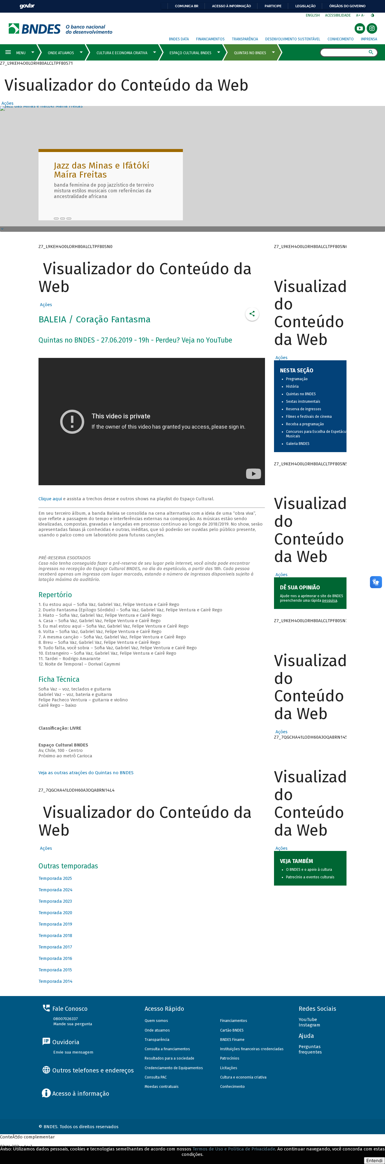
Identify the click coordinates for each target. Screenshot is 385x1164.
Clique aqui (50, 498)
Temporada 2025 (55, 878)
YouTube (308, 1019)
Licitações (228, 1068)
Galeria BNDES (298, 444)
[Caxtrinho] (62, 218)
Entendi (374, 1160)
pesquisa (329, 600)
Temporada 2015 (55, 970)
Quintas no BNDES (301, 394)
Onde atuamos (157, 1030)
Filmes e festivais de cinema (309, 416)
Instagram (309, 1025)
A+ (358, 15)
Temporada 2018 (55, 935)
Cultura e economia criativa (243, 1077)
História (292, 386)
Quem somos (156, 1020)
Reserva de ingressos (303, 409)
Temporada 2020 (55, 912)
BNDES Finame (232, 1039)
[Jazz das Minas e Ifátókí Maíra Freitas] (56, 218)
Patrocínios (229, 1058)
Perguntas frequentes (310, 1049)
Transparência (245, 39)
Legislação (305, 6)
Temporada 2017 (55, 947)
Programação (297, 379)
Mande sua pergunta (72, 1023)
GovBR (27, 6)
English (313, 15)
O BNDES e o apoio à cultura (309, 870)
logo (60, 28)
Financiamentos (210, 39)
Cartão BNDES (232, 1030)
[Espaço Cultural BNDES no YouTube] (68, 218)
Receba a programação (305, 424)
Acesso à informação (231, 6)
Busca (314, 53)
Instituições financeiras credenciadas (252, 1049)
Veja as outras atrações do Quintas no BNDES (86, 772)
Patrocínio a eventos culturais (310, 877)
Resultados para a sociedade (169, 1058)
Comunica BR (186, 6)
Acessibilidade (338, 15)
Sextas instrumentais (303, 401)
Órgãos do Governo (347, 6)
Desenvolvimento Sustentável (292, 39)
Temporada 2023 (55, 901)
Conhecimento (341, 39)
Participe (273, 6)
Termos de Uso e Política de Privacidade (233, 1149)
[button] (7, 103)
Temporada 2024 (55, 889)
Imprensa (369, 39)
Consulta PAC (156, 1077)
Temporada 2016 (55, 958)
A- (363, 15)
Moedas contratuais (162, 1086)
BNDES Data (179, 39)
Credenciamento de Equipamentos (174, 1068)
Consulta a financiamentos (167, 1049)
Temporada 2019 (55, 924)
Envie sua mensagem (73, 1052)
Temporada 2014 (55, 981)
